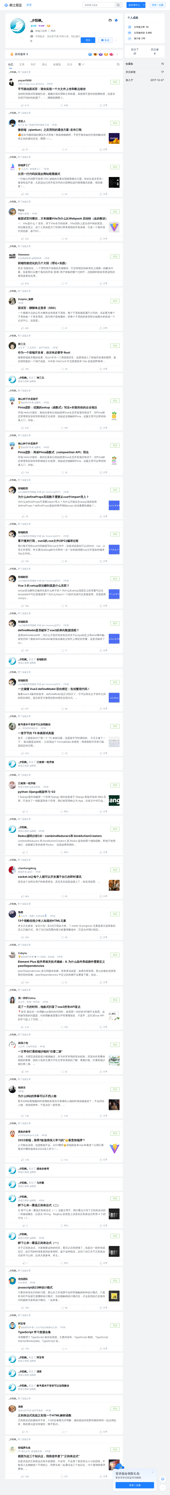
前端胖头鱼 (24, 1447)
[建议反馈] (162, 1479)
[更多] (162, 1487)
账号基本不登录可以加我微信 (34, 724)
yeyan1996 (25, 80)
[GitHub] (110, 21)
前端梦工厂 (24, 165)
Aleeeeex (23, 254)
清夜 (39, 1371)
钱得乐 (22, 1087)
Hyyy (21, 210)
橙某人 (22, 121)
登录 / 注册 (135, 1485)
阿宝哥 (22, 1323)
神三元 (22, 344)
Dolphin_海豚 (25, 299)
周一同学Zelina (27, 998)
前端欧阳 (23, 488)
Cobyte (22, 953)
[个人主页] (116, 21)
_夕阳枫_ (13, 72)
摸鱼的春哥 (24, 1131)
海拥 (20, 912)
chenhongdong (27, 868)
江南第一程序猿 (45, 762)
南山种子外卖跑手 (28, 398)
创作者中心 (134, 4)
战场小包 (23, 1042)
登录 (157, 4)
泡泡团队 (23, 1279)
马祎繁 (40, 1182)
